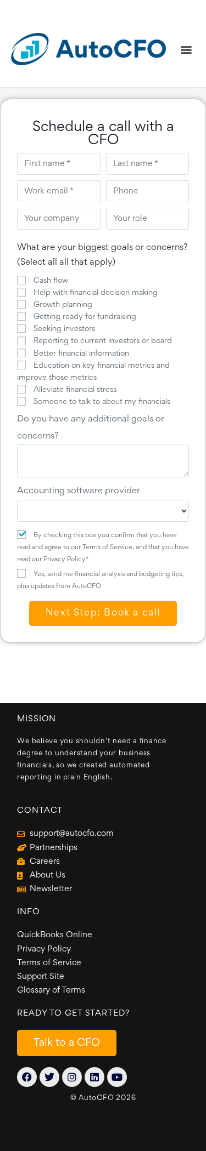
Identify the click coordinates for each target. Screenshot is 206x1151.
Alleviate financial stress (75, 390)
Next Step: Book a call (103, 613)
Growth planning (63, 305)
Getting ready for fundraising (85, 317)
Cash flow (51, 280)
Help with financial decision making (96, 293)
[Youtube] (117, 1077)
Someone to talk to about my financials (102, 402)
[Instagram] (72, 1077)
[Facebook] (27, 1077)
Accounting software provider (78, 491)
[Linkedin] (94, 1077)
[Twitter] (49, 1077)
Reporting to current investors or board (103, 341)
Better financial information (81, 353)
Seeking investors (64, 329)
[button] (186, 49)
